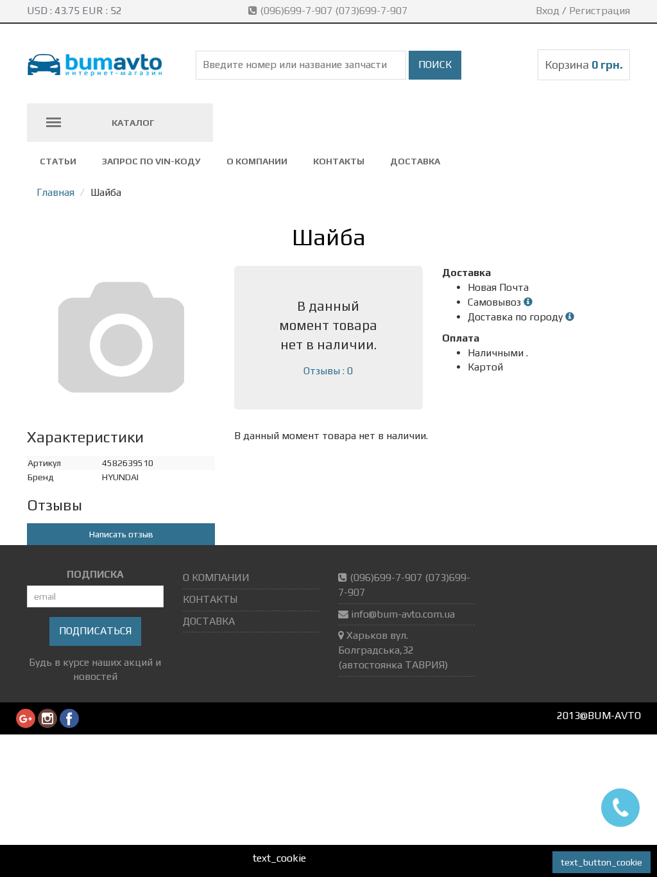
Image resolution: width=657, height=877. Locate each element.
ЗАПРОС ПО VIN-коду (151, 161)
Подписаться (95, 631)
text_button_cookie (601, 862)
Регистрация (599, 10)
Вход (547, 10)
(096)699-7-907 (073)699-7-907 (333, 10)
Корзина (584, 64)
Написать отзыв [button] (121, 534)
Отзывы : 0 (328, 371)
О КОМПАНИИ (256, 161)
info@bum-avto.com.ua (403, 614)
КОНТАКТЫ (338, 161)
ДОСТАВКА (415, 161)
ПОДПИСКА (95, 574)
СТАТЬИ (58, 161)
